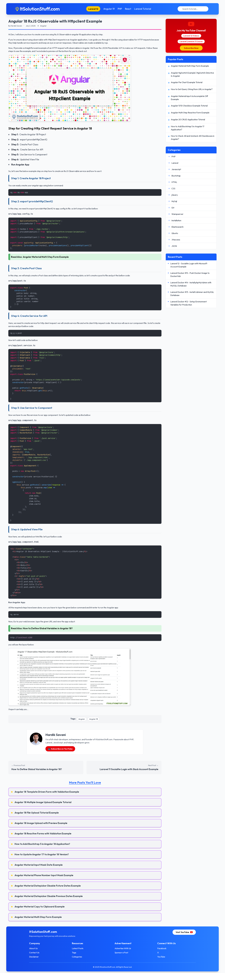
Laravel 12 (93, 9)
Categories (77, 956)
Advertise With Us (123, 948)
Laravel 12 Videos (191, 36)
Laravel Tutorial (142, 8)
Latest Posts (77, 948)
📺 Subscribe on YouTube (60, 748)
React (128, 8)
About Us (33, 948)
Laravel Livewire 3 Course (191, 41)
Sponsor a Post (121, 952)
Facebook (161, 948)
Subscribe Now (191, 48)
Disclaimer (34, 956)
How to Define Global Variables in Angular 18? (48, 628)
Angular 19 (109, 8)
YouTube (161, 956)
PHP (120, 8)
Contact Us (34, 952)
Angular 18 (93, 719)
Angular (82, 719)
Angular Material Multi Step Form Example (46, 257)
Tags (74, 952)
